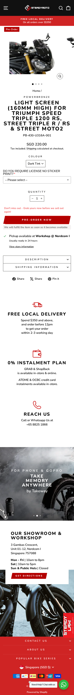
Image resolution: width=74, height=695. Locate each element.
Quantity (37, 191)
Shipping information (37, 267)
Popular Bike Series (36, 658)
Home (36, 91)
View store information (21, 246)
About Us (36, 649)
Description (37, 259)
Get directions (29, 575)
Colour (36, 156)
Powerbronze (37, 97)
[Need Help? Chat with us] (64, 685)
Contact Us (36, 641)
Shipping (31, 148)
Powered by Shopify (37, 692)
